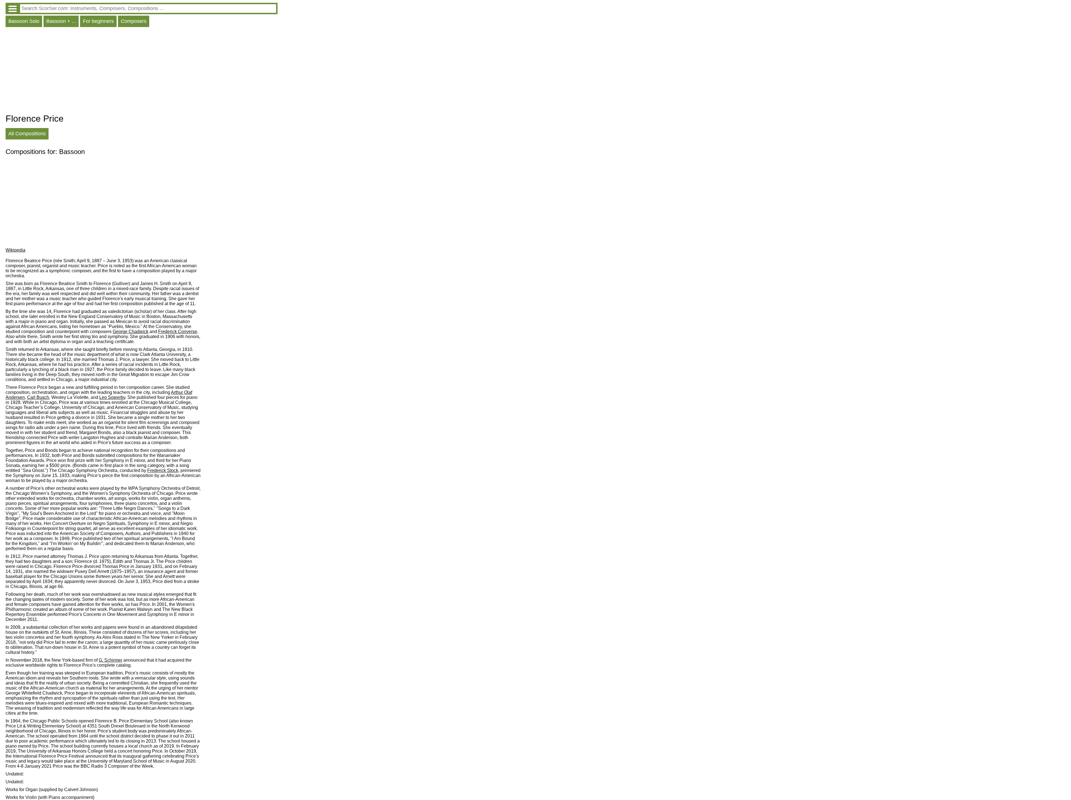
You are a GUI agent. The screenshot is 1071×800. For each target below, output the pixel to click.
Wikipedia (15, 250)
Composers (133, 21)
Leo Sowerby (112, 397)
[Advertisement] (142, 72)
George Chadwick (130, 331)
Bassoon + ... (61, 21)
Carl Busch (38, 397)
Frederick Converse (177, 331)
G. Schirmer (110, 660)
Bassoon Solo (23, 21)
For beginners (98, 21)
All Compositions (27, 133)
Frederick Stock (162, 470)
